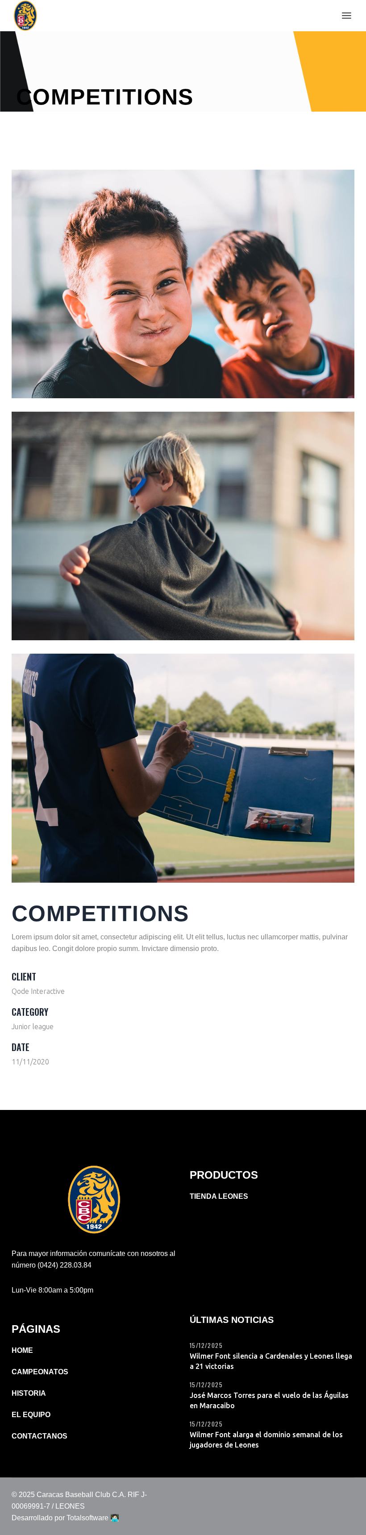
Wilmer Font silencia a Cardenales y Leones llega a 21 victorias (271, 1361)
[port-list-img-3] (183, 768)
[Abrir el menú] (347, 15)
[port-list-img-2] (183, 526)
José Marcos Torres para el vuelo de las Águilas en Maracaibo (269, 1400)
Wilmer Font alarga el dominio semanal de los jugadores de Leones (266, 1440)
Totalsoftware (87, 1518)
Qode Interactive (38, 991)
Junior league (33, 1026)
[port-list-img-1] (183, 284)
